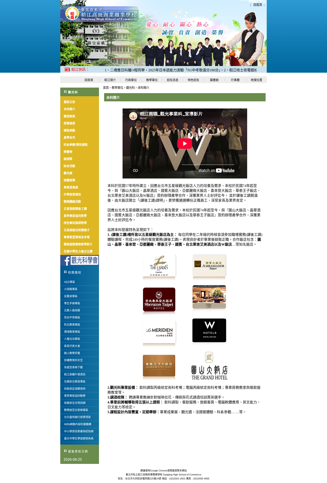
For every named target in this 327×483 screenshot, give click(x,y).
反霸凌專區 (70, 296)
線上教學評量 (72, 353)
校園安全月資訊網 (74, 403)
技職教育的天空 (73, 360)
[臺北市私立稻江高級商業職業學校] (99, 21)
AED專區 (69, 282)
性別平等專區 (72, 317)
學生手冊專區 (72, 303)
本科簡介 (143, 87)
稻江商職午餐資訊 (74, 374)
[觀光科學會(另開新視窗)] (79, 260)
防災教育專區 (72, 324)
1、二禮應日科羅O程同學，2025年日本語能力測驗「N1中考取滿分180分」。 (154, 70)
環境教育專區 (72, 331)
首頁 (106, 87)
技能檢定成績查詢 (74, 388)
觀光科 (130, 87)
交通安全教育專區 (74, 381)
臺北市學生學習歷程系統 (78, 438)
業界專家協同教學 (74, 395)
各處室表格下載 (73, 367)
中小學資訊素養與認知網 (78, 431)
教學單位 (118, 87)
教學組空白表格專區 (76, 410)
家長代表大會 (72, 346)
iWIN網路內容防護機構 (77, 424)
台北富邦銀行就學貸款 (77, 417)
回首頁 (257, 4)
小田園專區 (70, 289)
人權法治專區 (72, 339)
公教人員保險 (72, 310)
